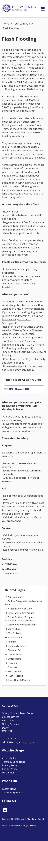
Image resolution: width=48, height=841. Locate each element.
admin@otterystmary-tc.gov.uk (20, 742)
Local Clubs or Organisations (22, 624)
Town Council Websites (12, 825)
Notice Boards (14, 671)
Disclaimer (8, 772)
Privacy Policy (9, 765)
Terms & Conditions (13, 761)
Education (12, 663)
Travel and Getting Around (20, 612)
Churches (12, 667)
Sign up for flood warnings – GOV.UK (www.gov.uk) (22, 319)
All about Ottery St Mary (19, 608)
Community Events (16, 646)
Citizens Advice (14, 654)
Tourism (11, 641)
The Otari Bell (14, 650)
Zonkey (32, 825)
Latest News (9, 788)
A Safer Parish (14, 637)
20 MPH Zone (14, 633)
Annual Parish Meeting (19, 680)
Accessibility (9, 758)
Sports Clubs (13, 628)
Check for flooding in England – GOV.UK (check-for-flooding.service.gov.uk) (23, 344)
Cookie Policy (9, 769)
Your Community (15, 596)
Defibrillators (14, 658)
